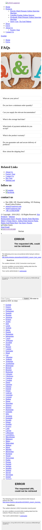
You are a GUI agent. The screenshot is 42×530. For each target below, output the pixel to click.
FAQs (8, 26)
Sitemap (12, 217)
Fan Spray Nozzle (25, 223)
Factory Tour (15, 30)
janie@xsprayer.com (13, 208)
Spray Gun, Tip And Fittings (20, 21)
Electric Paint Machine (30, 219)
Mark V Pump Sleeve (9, 221)
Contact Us (10, 32)
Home (8, 7)
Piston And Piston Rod (9, 223)
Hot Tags (9, 178)
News (8, 24)
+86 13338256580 (12, 211)
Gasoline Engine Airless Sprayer (22, 15)
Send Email (5, 227)
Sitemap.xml (10, 180)
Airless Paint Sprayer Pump (28, 221)
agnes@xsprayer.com (13, 206)
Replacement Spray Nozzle (11, 219)
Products (9, 9)
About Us (9, 28)
